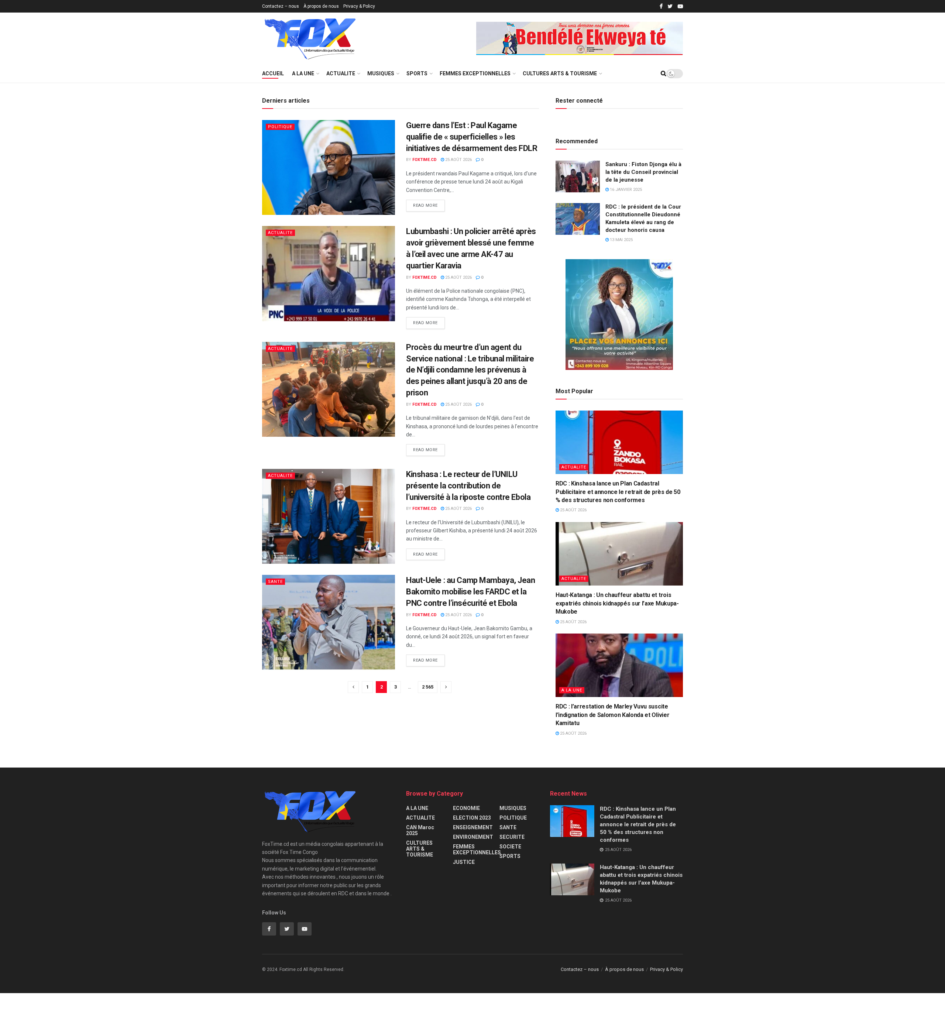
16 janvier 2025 (625, 189)
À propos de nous (321, 6)
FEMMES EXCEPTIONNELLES (475, 73)
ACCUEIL (273, 73)
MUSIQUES (380, 73)
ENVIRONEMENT (473, 837)
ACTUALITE (340, 73)
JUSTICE (464, 862)
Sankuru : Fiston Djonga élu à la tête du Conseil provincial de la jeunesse (643, 172)
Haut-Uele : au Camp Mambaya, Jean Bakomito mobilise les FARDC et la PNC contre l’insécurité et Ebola (470, 592)
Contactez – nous (280, 6)
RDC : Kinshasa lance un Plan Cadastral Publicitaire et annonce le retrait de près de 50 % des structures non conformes (618, 492)
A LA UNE (303, 73)
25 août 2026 (458, 159)
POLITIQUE (280, 126)
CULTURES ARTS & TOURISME (560, 73)
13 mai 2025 (621, 239)
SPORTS (416, 73)
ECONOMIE (466, 808)
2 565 (427, 687)
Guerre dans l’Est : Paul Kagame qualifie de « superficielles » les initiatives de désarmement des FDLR (471, 137)
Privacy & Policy (359, 6)
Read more (425, 205)
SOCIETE (510, 847)
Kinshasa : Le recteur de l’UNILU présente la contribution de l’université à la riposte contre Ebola (468, 486)
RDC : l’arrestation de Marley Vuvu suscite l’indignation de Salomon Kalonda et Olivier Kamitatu (612, 715)
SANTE (275, 581)
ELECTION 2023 (472, 818)
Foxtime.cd (424, 159)
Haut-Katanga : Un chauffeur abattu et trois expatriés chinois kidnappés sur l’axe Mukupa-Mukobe (617, 603)
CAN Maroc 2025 (420, 830)
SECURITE (512, 837)
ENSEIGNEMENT (473, 827)
